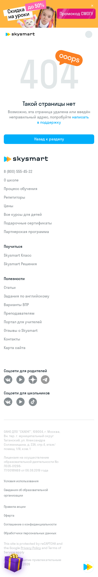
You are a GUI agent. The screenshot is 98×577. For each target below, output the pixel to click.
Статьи (10, 287)
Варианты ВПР (16, 304)
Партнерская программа (26, 231)
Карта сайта (14, 347)
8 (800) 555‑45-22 (18, 171)
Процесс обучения (20, 188)
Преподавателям (19, 313)
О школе (11, 180)
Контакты (12, 339)
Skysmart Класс (17, 255)
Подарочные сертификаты (28, 223)
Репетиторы (14, 197)
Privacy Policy (31, 548)
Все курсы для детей (23, 214)
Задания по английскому (26, 296)
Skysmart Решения (20, 263)
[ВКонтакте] (8, 379)
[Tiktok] (33, 401)
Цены (8, 205)
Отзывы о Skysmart (21, 330)
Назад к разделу (49, 139)
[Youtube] (20, 379)
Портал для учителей (23, 321)
